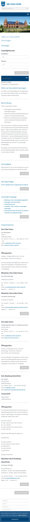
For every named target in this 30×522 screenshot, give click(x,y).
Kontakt (4, 503)
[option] (15, 24)
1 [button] (8, 30)
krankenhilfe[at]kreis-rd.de (12, 478)
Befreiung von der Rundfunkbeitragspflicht (16, 200)
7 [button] (22, 30)
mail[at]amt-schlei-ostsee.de (13, 243)
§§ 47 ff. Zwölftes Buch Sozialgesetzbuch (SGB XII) (14, 185)
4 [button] (15, 30)
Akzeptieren (15, 519)
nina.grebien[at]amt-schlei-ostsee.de (15, 287)
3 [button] (12, 30)
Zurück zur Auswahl (22, 493)
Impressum (5, 506)
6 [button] (20, 30)
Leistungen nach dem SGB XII (12, 202)
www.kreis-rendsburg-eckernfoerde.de (14, 390)
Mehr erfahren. (23, 515)
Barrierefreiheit (6, 509)
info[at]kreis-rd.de (10, 387)
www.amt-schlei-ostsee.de (11, 245)
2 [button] (10, 30)
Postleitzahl (4, 54)
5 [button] (17, 30)
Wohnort (3, 61)
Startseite (5, 500)
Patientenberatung (9, 204)
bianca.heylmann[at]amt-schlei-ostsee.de (16, 307)
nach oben (24, 156)
